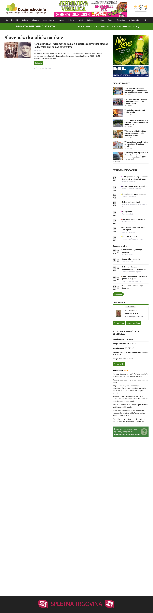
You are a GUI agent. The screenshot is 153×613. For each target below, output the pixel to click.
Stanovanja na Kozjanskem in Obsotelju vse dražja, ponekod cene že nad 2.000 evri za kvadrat (136, 156)
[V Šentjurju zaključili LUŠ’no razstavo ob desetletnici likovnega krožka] (118, 134)
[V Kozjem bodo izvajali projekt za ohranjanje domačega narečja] (118, 145)
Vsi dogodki (118, 294)
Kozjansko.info (6, 20)
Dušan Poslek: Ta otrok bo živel (134, 186)
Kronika (101, 20)
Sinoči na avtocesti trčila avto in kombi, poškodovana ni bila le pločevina (136, 122)
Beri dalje (38, 63)
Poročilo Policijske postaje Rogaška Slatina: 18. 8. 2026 (130, 353)
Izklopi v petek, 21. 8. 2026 (123, 339)
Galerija (25, 20)
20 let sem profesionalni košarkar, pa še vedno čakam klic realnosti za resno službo (136, 90)
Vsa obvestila (119, 364)
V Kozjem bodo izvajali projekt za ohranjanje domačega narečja (136, 144)
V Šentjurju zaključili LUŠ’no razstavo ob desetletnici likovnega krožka (135, 133)
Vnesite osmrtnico (133, 323)
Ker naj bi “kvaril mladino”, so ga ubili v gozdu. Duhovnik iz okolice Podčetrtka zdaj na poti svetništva (71, 45)
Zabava (71, 20)
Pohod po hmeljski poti (131, 202)
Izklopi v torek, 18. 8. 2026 (123, 359)
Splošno (90, 20)
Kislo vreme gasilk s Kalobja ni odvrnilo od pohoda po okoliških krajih (135, 101)
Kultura (61, 20)
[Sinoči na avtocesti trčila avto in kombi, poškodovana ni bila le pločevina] (118, 123)
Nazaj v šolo (127, 211)
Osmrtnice (121, 20)
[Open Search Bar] (145, 20)
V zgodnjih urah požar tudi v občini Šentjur (135, 111)
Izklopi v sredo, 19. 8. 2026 (123, 348)
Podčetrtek (40, 68)
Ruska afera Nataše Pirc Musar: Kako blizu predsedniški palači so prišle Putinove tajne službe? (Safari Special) (129, 413)
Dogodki (14, 20)
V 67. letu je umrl (131, 310)
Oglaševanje (134, 20)
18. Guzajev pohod (129, 237)
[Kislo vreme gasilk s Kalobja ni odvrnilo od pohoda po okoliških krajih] (118, 102)
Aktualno (35, 20)
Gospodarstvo (48, 20)
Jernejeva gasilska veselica (133, 219)
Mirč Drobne (131, 313)
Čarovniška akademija (131, 259)
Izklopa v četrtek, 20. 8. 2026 (124, 344)
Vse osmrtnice (119, 323)
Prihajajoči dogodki (125, 170)
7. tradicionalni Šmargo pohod (134, 194)
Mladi (81, 20)
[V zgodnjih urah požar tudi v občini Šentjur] (118, 113)
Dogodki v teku (120, 246)
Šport (110, 20)
